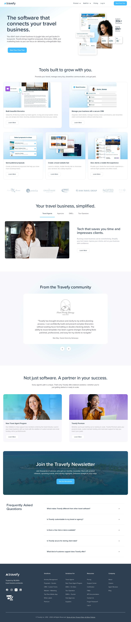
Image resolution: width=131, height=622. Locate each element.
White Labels (48, 598)
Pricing (96, 3)
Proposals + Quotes (50, 583)
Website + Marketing (50, 591)
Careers (110, 583)
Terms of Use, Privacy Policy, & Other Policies (81, 617)
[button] (77, 3)
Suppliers (68, 602)
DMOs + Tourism (71, 594)
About (110, 579)
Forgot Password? (92, 602)
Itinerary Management (51, 579)
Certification (90, 587)
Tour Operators (70, 591)
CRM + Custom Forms (50, 587)
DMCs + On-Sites (71, 587)
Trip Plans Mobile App (51, 594)
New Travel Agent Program (74, 583)
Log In (103, 3)
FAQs (88, 591)
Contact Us (90, 598)
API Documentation (93, 594)
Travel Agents (70, 579)
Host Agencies (70, 598)
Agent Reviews (113, 587)
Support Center (92, 583)
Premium (46, 602)
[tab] (47, 213)
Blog (109, 591)
